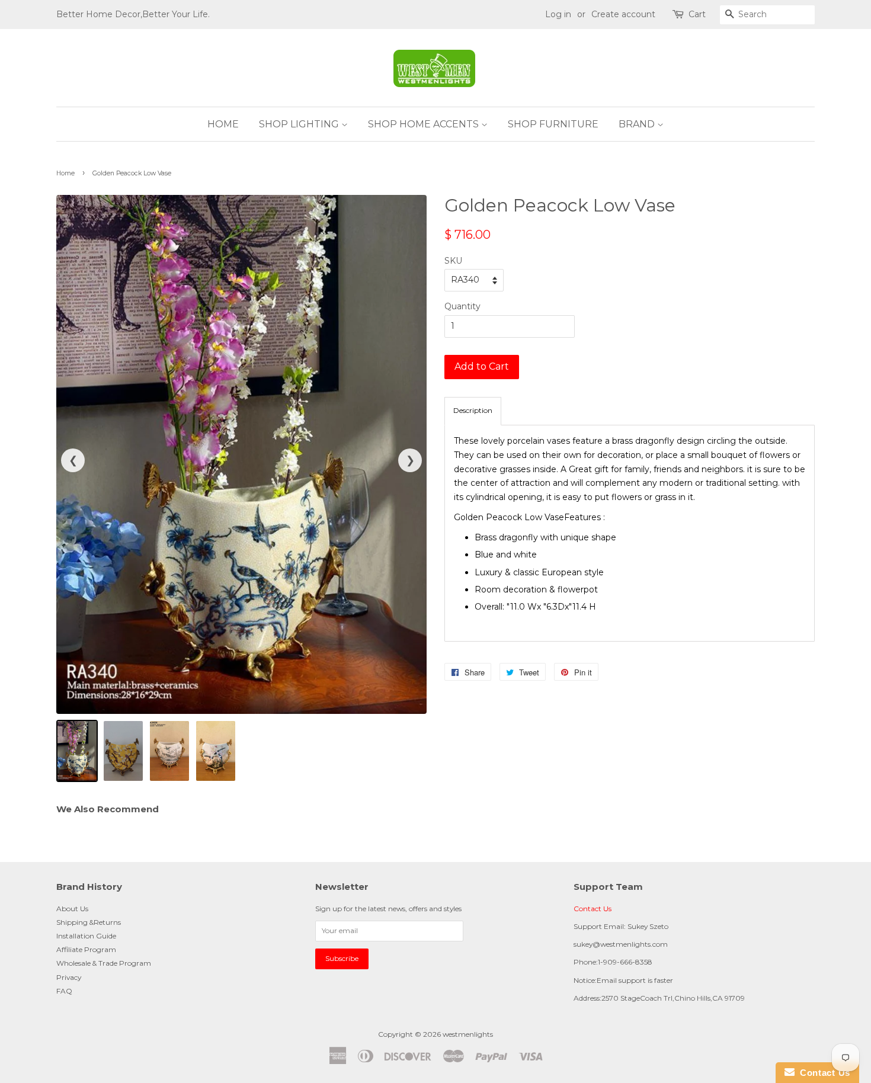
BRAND (638, 124)
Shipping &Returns (88, 922)
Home (65, 173)
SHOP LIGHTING (300, 124)
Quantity (462, 306)
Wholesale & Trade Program (103, 963)
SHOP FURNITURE (553, 124)
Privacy (68, 977)
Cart (697, 14)
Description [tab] (472, 410)
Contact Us (592, 908)
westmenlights (468, 1034)
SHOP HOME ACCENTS (424, 124)
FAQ (64, 990)
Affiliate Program (86, 949)
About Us (72, 908)
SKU (453, 260)
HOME (223, 124)
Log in (558, 14)
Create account (623, 14)
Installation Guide (86, 935)
